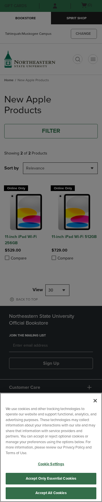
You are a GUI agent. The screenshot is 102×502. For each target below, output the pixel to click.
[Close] (95, 400)
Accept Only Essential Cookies (51, 478)
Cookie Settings (51, 464)
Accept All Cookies (50, 493)
